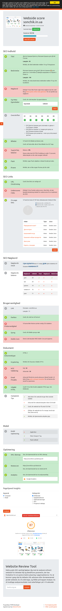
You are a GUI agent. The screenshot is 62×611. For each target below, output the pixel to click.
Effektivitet (37, 495)
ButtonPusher (17, 607)
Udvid (55, 108)
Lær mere (36, 7)
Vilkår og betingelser (51, 607)
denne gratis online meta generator (36, 91)
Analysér (6, 511)
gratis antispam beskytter (36, 379)
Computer (8, 495)
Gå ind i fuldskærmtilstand (31, 515)
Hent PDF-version (29, 39)
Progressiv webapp (39, 503)
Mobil (6, 497)
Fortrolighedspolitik (51, 605)
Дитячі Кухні (28, 229)
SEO (35, 501)
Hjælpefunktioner (39, 497)
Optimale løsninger (39, 499)
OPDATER (36, 29)
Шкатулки (27, 241)
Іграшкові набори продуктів (32, 237)
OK (55, 3)
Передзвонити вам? (30, 225)
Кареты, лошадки (29, 245)
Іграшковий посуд (29, 233)
